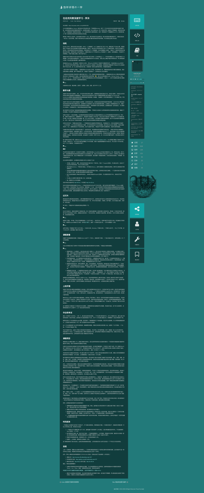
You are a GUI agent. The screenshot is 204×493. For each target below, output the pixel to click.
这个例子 (87, 222)
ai (75, 21)
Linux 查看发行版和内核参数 (70, 482)
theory (79, 21)
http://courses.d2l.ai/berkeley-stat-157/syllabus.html (93, 139)
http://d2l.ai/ (77, 182)
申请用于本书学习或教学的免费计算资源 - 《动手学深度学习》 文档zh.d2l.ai (82, 470)
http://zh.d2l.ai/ (90, 182)
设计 (138, 164)
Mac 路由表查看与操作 (119, 482)
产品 (138, 157)
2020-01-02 (65, 21)
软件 (138, 150)
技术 (138, 146)
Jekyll (142, 489)
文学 (138, 153)
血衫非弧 (116, 489)
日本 (138, 160)
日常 (138, 142)
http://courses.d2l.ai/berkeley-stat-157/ (82, 457)
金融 (138, 168)
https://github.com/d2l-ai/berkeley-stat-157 (86, 459)
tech (72, 21)
